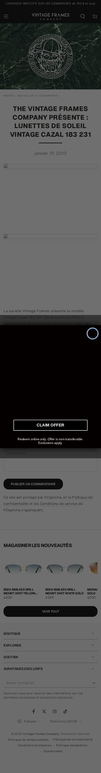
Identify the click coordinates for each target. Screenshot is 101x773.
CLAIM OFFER (50, 425)
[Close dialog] (93, 333)
